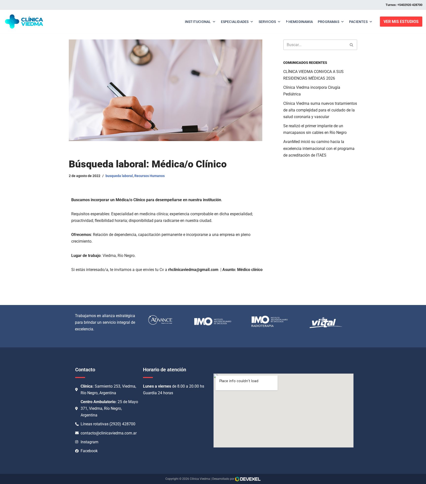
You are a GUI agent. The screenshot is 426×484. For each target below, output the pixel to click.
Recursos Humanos (149, 176)
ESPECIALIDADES (235, 22)
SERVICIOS (267, 22)
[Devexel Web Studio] (248, 479)
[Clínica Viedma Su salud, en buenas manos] (24, 21)
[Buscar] (351, 44)
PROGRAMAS (328, 22)
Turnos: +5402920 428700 (404, 5)
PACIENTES (358, 22)
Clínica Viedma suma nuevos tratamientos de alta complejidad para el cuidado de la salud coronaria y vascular (320, 110)
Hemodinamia (300, 22)
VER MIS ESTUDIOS (401, 21)
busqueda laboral (119, 176)
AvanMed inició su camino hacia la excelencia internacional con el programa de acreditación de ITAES (319, 148)
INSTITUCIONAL (198, 22)
